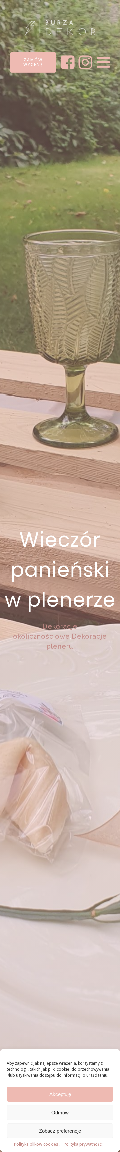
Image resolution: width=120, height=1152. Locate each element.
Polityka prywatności (83, 1144)
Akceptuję (60, 1094)
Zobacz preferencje (60, 1131)
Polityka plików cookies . (37, 1144)
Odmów (60, 1112)
